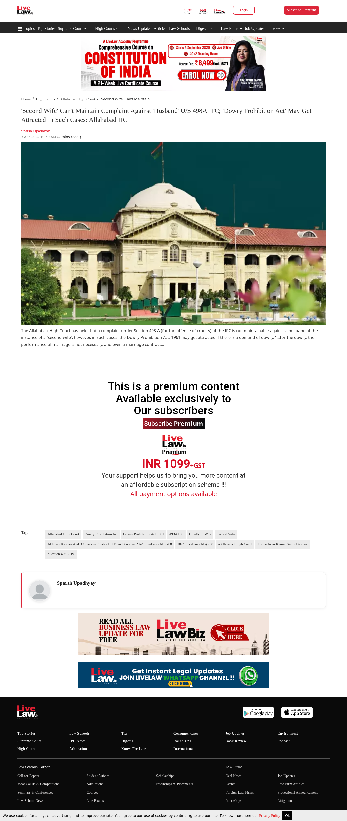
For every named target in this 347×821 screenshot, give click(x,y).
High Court (26, 749)
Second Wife (226, 534)
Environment (288, 733)
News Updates (139, 28)
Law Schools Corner (33, 767)
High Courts (105, 28)
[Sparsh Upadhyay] (39, 590)
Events (230, 784)
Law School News (30, 801)
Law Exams (95, 801)
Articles (160, 28)
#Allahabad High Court (235, 544)
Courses (92, 792)
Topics (29, 28)
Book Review (236, 741)
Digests (202, 28)
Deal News (233, 776)
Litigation (285, 801)
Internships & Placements (174, 784)
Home (26, 99)
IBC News (77, 741)
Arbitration (78, 749)
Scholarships (165, 776)
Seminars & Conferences (35, 792)
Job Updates (254, 28)
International (184, 749)
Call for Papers (28, 776)
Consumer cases (186, 733)
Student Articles (98, 776)
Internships (233, 801)
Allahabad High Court (77, 99)
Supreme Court (70, 28)
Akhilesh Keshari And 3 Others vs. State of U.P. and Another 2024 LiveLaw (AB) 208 (110, 544)
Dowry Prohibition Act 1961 (143, 534)
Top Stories (46, 28)
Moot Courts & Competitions (38, 784)
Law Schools (179, 28)
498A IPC (176, 534)
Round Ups (182, 741)
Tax (124, 733)
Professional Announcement (298, 792)
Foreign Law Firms (240, 792)
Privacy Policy (270, 816)
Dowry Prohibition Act (101, 534)
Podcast (284, 741)
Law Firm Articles (291, 784)
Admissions (95, 784)
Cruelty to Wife (200, 534)
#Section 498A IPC (61, 554)
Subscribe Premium (301, 10)
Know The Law (133, 749)
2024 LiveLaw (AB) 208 (195, 544)
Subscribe (173, 423)
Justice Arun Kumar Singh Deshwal (282, 544)
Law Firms (229, 28)
